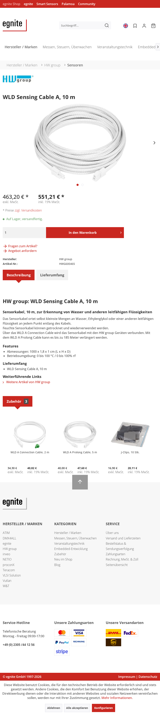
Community (86, 4)
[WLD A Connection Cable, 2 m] (30, 434)
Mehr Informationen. (117, 698)
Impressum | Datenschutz (137, 677)
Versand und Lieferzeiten (123, 538)
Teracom (9, 570)
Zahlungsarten (115, 554)
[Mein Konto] (144, 25)
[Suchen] (106, 25)
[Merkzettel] (135, 25)
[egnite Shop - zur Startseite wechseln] (15, 25)
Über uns (112, 533)
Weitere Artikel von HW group (27, 382)
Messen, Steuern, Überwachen (75, 538)
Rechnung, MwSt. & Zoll (122, 559)
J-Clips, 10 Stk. (130, 452)
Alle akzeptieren (77, 708)
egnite (28, 4)
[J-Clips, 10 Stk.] (130, 434)
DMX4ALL (9, 538)
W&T (6, 586)
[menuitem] (85, 25)
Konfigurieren (103, 708)
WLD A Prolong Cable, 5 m (80, 452)
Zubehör (17, 401)
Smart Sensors (47, 4)
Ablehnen (53, 708)
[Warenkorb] (154, 25)
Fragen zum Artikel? (22, 246)
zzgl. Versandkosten (28, 210)
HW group (10, 549)
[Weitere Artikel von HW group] (18, 82)
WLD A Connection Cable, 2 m (30, 452)
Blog (57, 565)
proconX (8, 565)
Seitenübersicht (117, 565)
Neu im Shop (63, 559)
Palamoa (68, 4)
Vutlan (7, 580)
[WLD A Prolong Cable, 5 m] (80, 434)
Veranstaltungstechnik (69, 543)
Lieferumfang (52, 275)
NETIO (7, 559)
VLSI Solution (12, 575)
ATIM (6, 533)
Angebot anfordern (22, 251)
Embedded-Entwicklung (71, 549)
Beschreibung (19, 275)
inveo (6, 554)
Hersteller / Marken (67, 533)
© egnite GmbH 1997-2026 (22, 677)
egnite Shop (11, 4)
